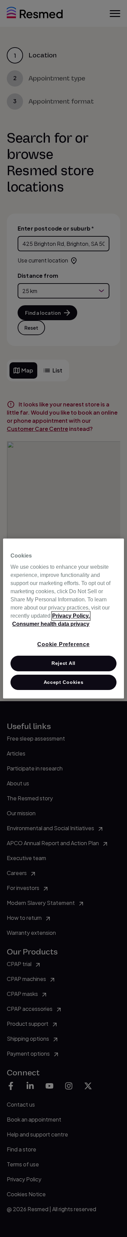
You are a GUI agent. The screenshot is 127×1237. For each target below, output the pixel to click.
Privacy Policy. (71, 616)
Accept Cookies (64, 682)
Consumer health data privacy (50, 624)
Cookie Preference (63, 644)
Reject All (63, 663)
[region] (63, 619)
